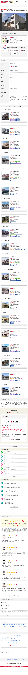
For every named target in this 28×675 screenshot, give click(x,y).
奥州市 (23, 50)
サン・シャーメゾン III (16, 637)
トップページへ (14, 645)
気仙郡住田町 (11, 626)
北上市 (16, 626)
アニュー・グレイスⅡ (6, 635)
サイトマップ (3, 659)
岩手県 (3, 622)
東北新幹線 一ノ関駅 (15, 99)
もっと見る (14, 595)
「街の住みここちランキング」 (15, 528)
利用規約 (9, 659)
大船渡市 (4, 628)
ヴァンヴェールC (14, 638)
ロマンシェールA (5, 637)
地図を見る (15, 66)
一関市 (6, 50)
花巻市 (20, 626)
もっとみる (14, 476)
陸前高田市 (4, 626)
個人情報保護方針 (15, 659)
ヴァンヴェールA (5, 642)
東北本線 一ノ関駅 (14, 96)
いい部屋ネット (4, 651)
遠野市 (24, 626)
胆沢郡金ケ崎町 (21, 624)
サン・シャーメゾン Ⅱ (6, 640)
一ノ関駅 (14, 53)
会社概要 (22, 659)
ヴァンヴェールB (5, 638)
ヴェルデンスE (14, 642)
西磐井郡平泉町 (15, 50)
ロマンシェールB (17, 635)
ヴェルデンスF (16, 640)
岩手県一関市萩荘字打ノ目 (15, 63)
